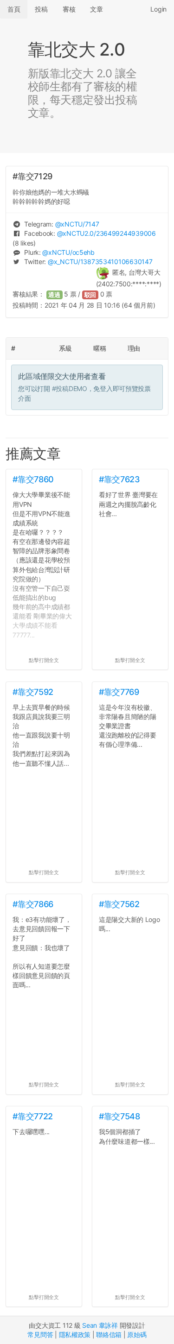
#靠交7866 (33, 904)
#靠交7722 (32, 1116)
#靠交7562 (119, 904)
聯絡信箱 (109, 1334)
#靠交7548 (119, 1116)
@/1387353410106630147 (100, 261)
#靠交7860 (33, 479)
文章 (96, 9)
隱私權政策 (75, 1334)
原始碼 (136, 1334)
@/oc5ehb (68, 252)
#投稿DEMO (69, 388)
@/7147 (77, 224)
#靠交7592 (33, 692)
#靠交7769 (119, 692)
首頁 (13, 9)
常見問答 (40, 1334)
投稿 (41, 9)
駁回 (90, 294)
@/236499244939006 (106, 233)
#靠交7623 (119, 479)
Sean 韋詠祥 (100, 1325)
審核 (69, 9)
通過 (54, 294)
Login (158, 9)
